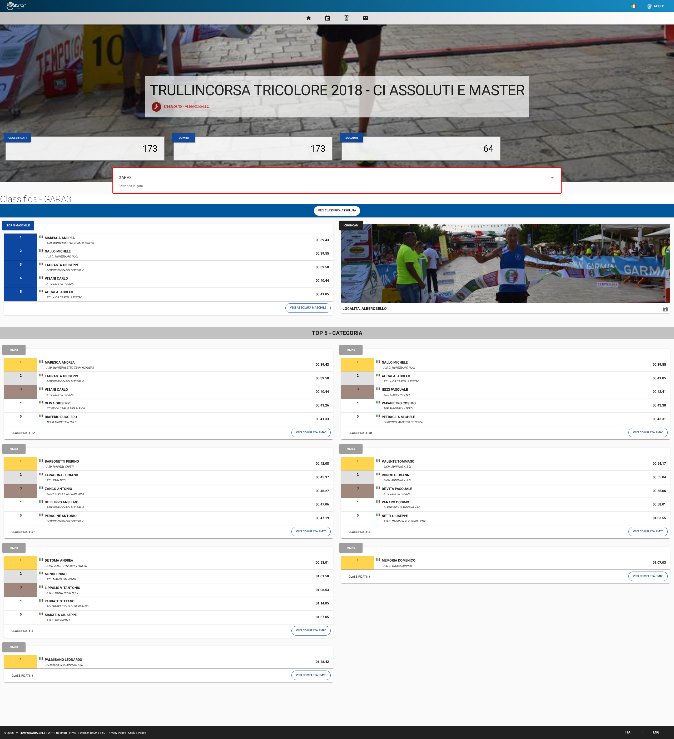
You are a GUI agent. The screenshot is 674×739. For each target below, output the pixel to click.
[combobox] (337, 180)
